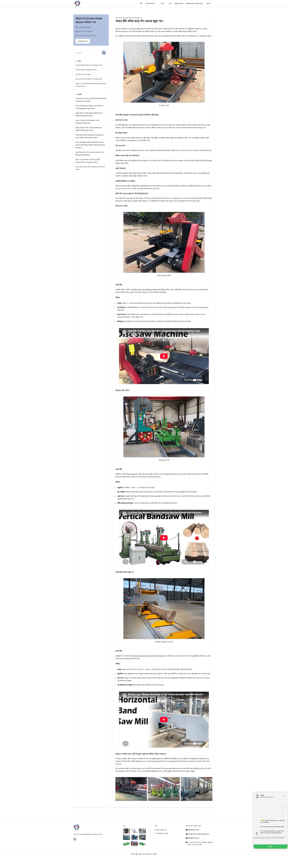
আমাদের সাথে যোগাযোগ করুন (194, 3)
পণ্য (162, 3)
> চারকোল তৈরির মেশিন (160, 830)
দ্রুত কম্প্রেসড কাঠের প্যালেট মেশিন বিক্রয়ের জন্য (89, 79)
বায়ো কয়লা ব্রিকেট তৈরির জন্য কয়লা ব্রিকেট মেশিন (89, 65)
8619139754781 (193, 830)
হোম (116, 18)
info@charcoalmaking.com (198, 834)
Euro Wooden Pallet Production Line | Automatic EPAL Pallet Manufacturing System (90, 145)
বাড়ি (141, 3)
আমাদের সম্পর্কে (178, 3)
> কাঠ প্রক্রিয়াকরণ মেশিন (161, 833)
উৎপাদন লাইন (150, 3)
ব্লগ (170, 3)
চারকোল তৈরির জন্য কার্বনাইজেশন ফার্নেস (86, 70)
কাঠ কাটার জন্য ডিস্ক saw (83, 74)
